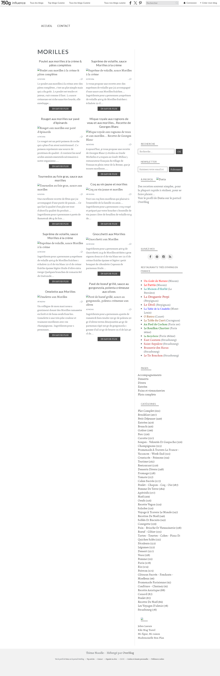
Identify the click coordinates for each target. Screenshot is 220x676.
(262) (146, 461)
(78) (153, 606)
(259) (148, 465)
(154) (149, 504)
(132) (159, 537)
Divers (142, 383)
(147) (158, 512)
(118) (144, 555)
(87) (145, 594)
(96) (155, 576)
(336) (144, 434)
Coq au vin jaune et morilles (108, 184)
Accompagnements (149, 375)
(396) (145, 430)
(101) (146, 571)
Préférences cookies (157, 659)
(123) (147, 543)
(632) (149, 411)
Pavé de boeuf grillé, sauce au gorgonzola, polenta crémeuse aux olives (109, 287)
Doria (161, 198)
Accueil (46, 25)
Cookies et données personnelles (137, 659)
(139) (147, 524)
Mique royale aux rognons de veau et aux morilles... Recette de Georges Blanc (109, 122)
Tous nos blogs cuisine (115, 3)
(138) (159, 528)
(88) (151, 590)
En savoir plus (60, 108)
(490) (147, 415)
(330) (146, 438)
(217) (145, 477)
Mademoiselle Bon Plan (151, 638)
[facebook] (130, 3)
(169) (144, 497)
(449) (150, 419)
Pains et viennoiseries (151, 391)
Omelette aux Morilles (60, 291)
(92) (154, 582)
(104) (143, 567)
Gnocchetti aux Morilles (109, 234)
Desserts (143, 379)
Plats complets (147, 394)
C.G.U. (122, 659)
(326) (160, 442)
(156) (144, 500)
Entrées (142, 387)
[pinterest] (140, 3)
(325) (150, 446)
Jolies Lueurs (145, 626)
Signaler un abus (111, 659)
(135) (149, 532)
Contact (63, 25)
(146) (151, 516)
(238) (146, 473)
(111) (145, 559)
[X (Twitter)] (135, 3)
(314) (153, 458)
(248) (151, 469)
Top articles (91, 659)
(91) (153, 586)
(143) (152, 520)
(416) (145, 426)
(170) (146, 493)
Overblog (128, 653)
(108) (144, 563)
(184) (151, 489)
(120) (146, 551)
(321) (158, 452)
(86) (150, 602)
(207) (149, 481)
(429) (146, 422)
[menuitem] (46, 25)
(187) (158, 485)
